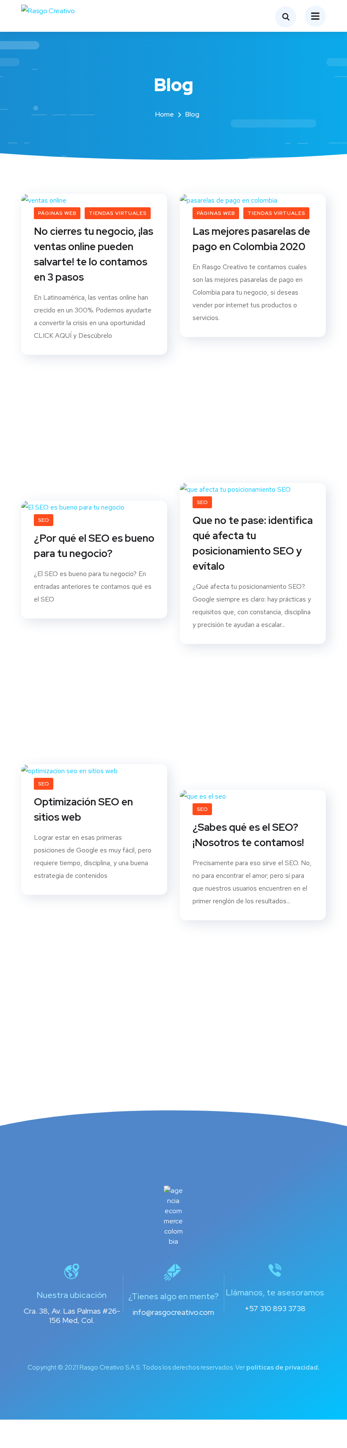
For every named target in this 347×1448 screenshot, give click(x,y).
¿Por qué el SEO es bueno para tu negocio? (94, 546)
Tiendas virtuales (117, 213)
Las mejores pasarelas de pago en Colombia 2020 (251, 239)
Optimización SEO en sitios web (83, 809)
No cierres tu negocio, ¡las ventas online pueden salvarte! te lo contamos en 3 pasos (93, 254)
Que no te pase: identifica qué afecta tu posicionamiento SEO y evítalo (253, 543)
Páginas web (57, 213)
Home (164, 114)
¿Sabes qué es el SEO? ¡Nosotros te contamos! (248, 835)
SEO (202, 502)
